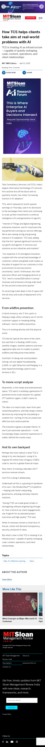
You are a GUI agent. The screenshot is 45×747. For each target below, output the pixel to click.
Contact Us (6, 667)
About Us (25, 656)
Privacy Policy (6, 714)
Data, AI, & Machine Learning (14, 561)
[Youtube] (13, 741)
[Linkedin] (8, 741)
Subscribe (30, 18)
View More (7, 579)
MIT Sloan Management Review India (20, 645)
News (32, 561)
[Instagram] (18, 741)
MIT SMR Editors (9, 63)
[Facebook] (4, 741)
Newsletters (7, 663)
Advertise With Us (29, 663)
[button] (3, 6)
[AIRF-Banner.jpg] (22, 6)
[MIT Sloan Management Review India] (12, 18)
